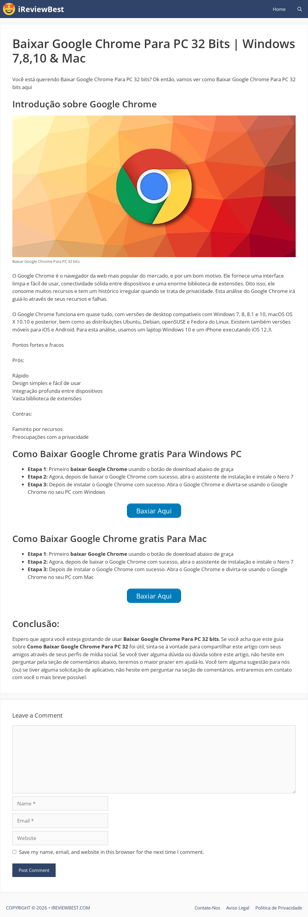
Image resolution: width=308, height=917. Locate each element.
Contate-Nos (207, 908)
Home (279, 9)
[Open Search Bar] (299, 9)
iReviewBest (41, 9)
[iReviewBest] (10, 9)
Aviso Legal (237, 908)
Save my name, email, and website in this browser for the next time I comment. (111, 851)
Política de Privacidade (278, 908)
